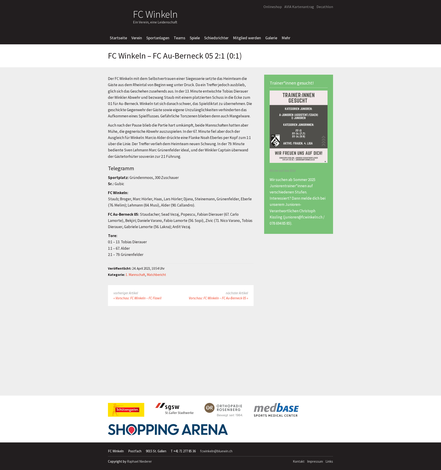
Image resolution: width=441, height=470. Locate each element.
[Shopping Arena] (168, 431)
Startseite (118, 37)
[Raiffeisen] (308, 17)
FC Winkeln (155, 13)
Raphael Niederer (139, 461)
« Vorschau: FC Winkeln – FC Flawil (137, 298)
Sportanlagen (157, 37)
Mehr (286, 37)
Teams (179, 37)
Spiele (195, 37)
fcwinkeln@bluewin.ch (216, 451)
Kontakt (299, 461)
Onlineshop (272, 6)
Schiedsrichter (216, 37)
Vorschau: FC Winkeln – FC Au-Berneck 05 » (218, 298)
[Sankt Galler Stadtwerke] (174, 410)
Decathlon (325, 6)
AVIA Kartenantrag (299, 6)
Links (329, 461)
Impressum (315, 461)
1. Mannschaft (135, 274)
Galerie (271, 37)
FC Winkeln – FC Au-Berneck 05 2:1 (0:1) (175, 56)
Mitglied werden (247, 37)
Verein (136, 37)
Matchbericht (156, 274)
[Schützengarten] (126, 411)
